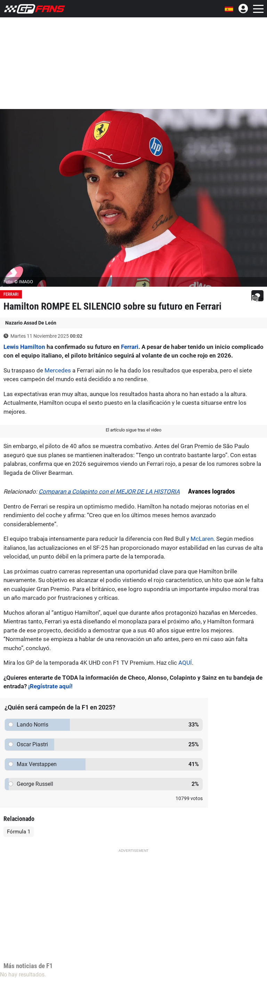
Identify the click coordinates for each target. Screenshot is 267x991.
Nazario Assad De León (30, 323)
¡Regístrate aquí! (50, 686)
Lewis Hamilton (24, 346)
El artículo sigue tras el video (133, 429)
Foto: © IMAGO (18, 281)
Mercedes (57, 370)
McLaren (202, 538)
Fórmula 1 (18, 832)
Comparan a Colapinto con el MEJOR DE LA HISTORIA (109, 491)
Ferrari (10, 294)
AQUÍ (185, 662)
